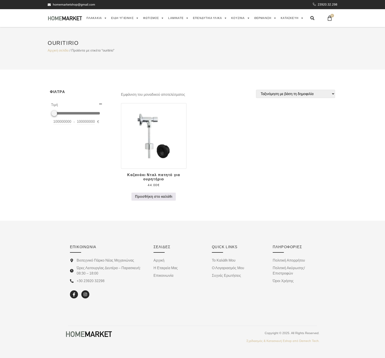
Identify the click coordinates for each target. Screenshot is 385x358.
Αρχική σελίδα (58, 50)
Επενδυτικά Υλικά (207, 18)
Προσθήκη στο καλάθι (153, 196)
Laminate (176, 18)
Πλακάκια (94, 18)
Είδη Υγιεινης (122, 18)
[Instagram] (85, 294)
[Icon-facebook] (74, 294)
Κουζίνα (238, 18)
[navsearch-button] (312, 18)
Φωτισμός (151, 18)
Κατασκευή (290, 18)
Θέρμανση (263, 18)
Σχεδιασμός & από (282, 341)
